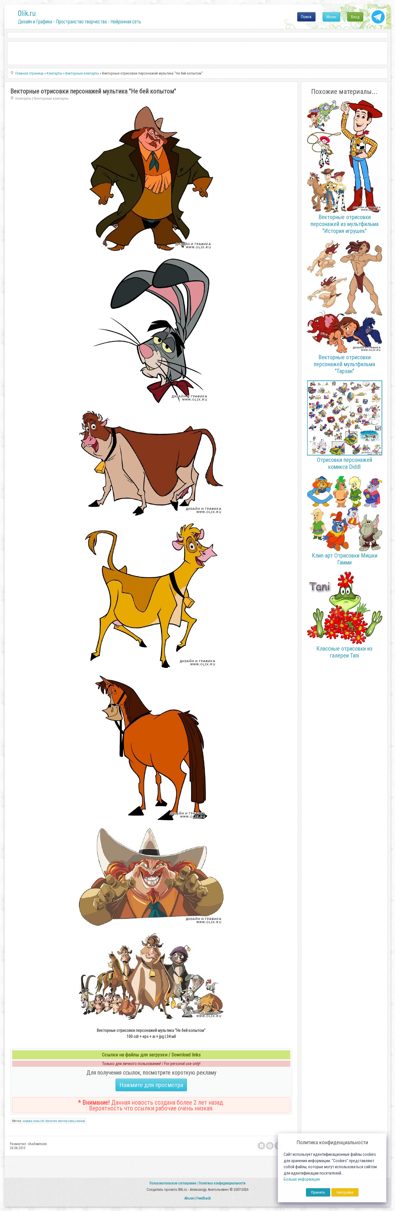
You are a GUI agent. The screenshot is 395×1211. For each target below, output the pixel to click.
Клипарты (23, 98)
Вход (355, 16)
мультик (51, 1121)
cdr (42, 1121)
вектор (62, 1121)
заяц (71, 1121)
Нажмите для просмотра (151, 1084)
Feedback (203, 1198)
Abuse (189, 1198)
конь (36, 1121)
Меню (331, 16)
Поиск (306, 16)
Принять (318, 1192)
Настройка (345, 1192)
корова (27, 1121)
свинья (80, 1121)
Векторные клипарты (51, 98)
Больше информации (302, 1179)
